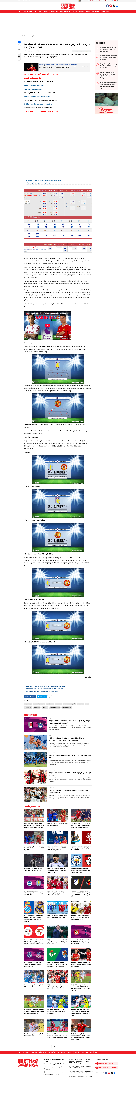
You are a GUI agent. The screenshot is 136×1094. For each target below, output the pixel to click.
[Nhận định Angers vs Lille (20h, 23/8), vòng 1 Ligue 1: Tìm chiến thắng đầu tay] (57, 860)
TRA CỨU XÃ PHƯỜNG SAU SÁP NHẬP (95, 0)
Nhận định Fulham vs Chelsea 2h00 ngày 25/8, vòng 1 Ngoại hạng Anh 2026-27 (69, 722)
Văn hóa (74, 11)
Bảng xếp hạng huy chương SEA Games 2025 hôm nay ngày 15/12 (108, 65)
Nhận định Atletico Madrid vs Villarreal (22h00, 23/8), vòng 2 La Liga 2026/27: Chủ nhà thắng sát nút (81, 893)
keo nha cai (28, 707)
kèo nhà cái (28, 704)
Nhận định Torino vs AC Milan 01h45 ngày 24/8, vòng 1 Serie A (70, 774)
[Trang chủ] (20, 11)
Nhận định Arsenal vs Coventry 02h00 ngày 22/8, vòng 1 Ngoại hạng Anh (56, 986)
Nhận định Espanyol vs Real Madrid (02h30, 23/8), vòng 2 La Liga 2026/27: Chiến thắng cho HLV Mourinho (34, 918)
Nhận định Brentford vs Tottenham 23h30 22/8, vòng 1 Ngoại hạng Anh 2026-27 (81, 941)
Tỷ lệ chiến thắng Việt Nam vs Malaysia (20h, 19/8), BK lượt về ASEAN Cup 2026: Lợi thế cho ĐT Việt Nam (80, 987)
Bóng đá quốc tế (65, 11)
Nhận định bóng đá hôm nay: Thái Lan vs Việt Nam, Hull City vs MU (57, 916)
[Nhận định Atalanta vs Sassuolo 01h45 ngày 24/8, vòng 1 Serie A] (35, 759)
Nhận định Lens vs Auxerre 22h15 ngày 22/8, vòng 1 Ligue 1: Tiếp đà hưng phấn (57, 941)
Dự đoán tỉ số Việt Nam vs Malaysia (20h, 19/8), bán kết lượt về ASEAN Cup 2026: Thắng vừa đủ (34, 1011)
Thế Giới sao (95, 11)
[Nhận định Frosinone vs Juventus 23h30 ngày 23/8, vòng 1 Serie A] (35, 794)
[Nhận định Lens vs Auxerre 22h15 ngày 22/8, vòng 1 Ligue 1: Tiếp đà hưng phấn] (57, 931)
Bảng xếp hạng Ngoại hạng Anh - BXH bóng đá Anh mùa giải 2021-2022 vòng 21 (45, 686)
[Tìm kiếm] (19, 5)
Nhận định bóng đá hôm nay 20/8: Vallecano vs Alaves (33, 986)
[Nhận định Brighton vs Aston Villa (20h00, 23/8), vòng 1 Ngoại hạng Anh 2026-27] (34, 882)
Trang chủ (20, 36)
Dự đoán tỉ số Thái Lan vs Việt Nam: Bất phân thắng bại (57, 824)
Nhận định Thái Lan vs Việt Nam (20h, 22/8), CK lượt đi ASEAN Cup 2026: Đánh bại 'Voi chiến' (57, 848)
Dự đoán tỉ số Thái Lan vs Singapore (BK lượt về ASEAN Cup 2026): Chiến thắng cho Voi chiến (57, 1035)
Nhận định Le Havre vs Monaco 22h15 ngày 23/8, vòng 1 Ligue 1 (33, 869)
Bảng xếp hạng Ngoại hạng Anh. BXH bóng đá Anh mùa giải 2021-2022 (43, 180)
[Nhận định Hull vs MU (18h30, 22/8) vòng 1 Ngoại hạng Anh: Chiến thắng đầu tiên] (57, 882)
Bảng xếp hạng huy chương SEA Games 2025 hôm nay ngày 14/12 (108, 57)
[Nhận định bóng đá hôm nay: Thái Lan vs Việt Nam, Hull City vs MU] (57, 907)
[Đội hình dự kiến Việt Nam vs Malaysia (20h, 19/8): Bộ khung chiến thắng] (57, 1001)
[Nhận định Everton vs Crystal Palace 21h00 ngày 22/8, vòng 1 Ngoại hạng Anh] (34, 954)
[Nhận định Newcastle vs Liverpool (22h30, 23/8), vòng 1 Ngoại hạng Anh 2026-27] (81, 837)
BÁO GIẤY (83, 0)
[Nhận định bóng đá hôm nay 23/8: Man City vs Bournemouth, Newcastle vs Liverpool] (35, 742)
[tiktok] (114, 5)
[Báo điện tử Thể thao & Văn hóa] (68, 6)
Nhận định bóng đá (29, 36)
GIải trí (88, 11)
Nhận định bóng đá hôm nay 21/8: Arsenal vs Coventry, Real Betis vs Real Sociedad (81, 964)
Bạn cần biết (105, 11)
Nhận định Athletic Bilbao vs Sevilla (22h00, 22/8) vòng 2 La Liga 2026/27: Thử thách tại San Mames (34, 941)
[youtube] (110, 5)
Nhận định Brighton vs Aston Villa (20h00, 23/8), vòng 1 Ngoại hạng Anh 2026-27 (33, 893)
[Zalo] (117, 5)
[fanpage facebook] (107, 5)
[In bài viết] (19, 49)
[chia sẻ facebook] (19, 45)
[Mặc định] (19, 56)
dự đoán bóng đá (55, 707)
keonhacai (37, 707)
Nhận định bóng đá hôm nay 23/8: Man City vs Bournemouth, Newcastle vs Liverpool (66, 739)
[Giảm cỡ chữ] (19, 59)
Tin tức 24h (37, 11)
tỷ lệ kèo (44, 707)
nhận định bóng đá (69, 704)
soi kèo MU (50, 704)
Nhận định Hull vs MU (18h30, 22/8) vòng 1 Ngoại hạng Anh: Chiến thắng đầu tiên (55, 893)
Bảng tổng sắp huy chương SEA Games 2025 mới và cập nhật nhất (108, 49)
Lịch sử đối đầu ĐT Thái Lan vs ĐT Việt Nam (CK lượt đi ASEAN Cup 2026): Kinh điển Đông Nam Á (80, 825)
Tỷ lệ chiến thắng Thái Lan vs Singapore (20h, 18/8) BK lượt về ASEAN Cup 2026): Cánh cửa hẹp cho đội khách (80, 1036)
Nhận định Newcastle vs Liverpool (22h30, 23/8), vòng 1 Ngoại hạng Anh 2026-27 (81, 848)
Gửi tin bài (108, 0)
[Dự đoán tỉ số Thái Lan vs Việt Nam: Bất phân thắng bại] (57, 815)
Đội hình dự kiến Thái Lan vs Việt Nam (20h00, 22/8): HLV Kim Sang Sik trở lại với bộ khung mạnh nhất (34, 825)
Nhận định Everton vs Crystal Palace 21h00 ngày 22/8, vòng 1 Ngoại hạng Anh (33, 964)
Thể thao (45, 11)
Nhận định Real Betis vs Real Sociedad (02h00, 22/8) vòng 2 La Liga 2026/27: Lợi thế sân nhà (57, 964)
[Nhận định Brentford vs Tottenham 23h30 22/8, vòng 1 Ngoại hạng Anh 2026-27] (81, 931)
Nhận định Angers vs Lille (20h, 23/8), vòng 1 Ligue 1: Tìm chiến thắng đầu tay (56, 870)
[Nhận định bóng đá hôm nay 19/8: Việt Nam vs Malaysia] (34, 1025)
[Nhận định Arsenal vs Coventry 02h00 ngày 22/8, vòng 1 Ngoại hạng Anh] (57, 976)
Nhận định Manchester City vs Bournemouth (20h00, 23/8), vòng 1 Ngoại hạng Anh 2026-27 (81, 870)
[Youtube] (115, 0)
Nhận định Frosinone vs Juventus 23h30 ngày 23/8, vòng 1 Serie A (69, 791)
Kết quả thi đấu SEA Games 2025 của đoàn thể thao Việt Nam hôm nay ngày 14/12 (108, 85)
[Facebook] (112, 0)
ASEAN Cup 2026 (27, 11)
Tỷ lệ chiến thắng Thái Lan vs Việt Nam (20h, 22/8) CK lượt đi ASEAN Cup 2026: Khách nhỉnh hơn (34, 848)
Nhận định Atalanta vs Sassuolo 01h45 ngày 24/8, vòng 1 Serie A (70, 757)
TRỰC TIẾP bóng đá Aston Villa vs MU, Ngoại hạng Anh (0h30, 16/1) (58, 64)
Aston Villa (59, 704)
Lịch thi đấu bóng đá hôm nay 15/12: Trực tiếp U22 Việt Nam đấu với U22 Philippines (107, 75)
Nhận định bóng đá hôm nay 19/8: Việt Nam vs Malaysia (33, 1034)
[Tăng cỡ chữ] (19, 53)
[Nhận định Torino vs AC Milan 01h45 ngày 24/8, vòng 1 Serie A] (35, 776)
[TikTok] (117, 0)
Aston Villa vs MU (39, 704)
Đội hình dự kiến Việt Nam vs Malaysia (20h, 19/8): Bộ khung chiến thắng (56, 1011)
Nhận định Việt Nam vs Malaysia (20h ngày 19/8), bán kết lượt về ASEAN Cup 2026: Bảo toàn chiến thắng (80, 1012)
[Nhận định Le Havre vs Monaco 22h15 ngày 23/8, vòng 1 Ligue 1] (34, 860)
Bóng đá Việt (54, 11)
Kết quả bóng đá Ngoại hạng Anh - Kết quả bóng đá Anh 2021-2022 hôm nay (44, 183)
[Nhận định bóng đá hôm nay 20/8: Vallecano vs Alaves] (34, 976)
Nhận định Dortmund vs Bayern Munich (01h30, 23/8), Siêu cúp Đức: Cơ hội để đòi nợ (80, 917)
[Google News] (82, 51)
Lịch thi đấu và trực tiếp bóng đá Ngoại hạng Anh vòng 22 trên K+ (42, 691)
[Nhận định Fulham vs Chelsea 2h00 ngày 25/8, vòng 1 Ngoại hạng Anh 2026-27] (35, 724)
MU (87, 704)
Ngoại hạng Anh (66, 707)
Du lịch (81, 11)
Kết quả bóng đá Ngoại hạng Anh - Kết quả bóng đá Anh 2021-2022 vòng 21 (44, 688)
